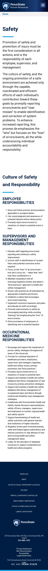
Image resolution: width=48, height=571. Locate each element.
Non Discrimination (24, 551)
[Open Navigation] (42, 5)
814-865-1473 (24, 540)
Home (5, 14)
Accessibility (24, 553)
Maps (24, 479)
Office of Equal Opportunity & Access (24, 485)
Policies (24, 490)
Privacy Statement (24, 549)
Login (24, 562)
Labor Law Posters (24, 512)
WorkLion (24, 474)
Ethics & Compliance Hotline (24, 506)
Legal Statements (24, 556)
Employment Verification (24, 501)
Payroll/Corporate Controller (24, 495)
